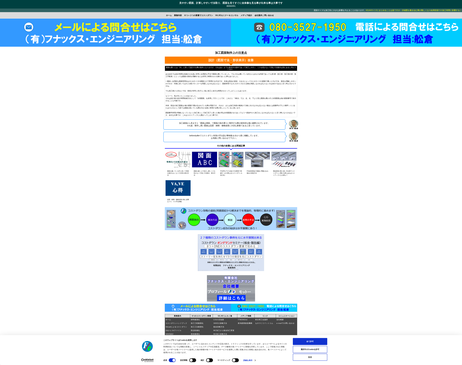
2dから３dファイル (173, 330)
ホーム (168, 320)
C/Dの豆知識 (218, 320)
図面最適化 (231, 6)
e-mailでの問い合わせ (285, 323)
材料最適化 (195, 320)
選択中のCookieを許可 (310, 349)
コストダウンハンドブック (176, 323)
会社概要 (280, 320)
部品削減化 (195, 330)
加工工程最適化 (197, 323)
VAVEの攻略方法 (220, 323)
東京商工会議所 (261, 320)
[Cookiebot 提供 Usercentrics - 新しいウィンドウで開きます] (147, 360)
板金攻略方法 (218, 327)
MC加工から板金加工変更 (223, 330)
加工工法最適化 (197, 327)
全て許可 (310, 341)
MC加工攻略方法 (220, 334)
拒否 (310, 357)
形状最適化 (195, 334)
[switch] (192, 360)
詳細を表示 (248, 360)
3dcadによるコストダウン (176, 327)
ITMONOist (242, 320)
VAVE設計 (170, 334)
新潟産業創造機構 (245, 323)
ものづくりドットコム (264, 323)
